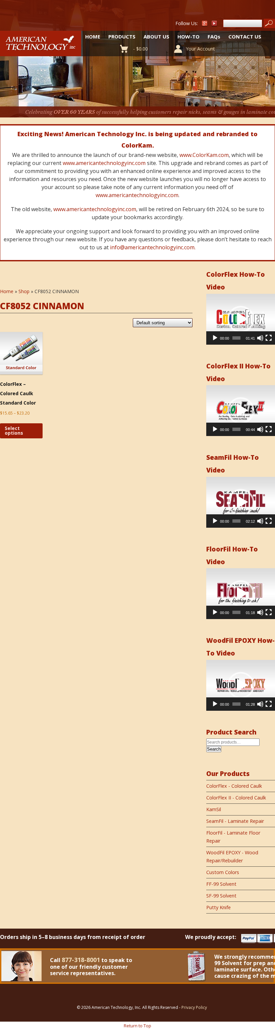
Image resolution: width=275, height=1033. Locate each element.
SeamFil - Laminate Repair (235, 821)
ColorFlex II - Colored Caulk (236, 797)
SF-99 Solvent (221, 895)
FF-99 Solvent (221, 884)
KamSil (213, 809)
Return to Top (137, 1026)
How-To (188, 36)
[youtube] (215, 24)
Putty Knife (218, 907)
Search (214, 749)
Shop (24, 291)
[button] (240, 319)
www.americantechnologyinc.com (104, 163)
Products (121, 36)
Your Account (200, 49)
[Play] (215, 338)
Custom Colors (222, 872)
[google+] (205, 24)
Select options (14, 430)
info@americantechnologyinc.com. (153, 247)
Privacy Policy (194, 1007)
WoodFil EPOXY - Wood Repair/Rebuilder (232, 856)
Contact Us (244, 36)
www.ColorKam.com (204, 155)
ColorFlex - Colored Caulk (234, 786)
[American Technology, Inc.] (40, 52)
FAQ (214, 36)
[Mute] (260, 338)
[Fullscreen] (268, 338)
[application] (240, 319)
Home (92, 36)
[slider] (236, 338)
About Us (156, 36)
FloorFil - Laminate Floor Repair (233, 837)
